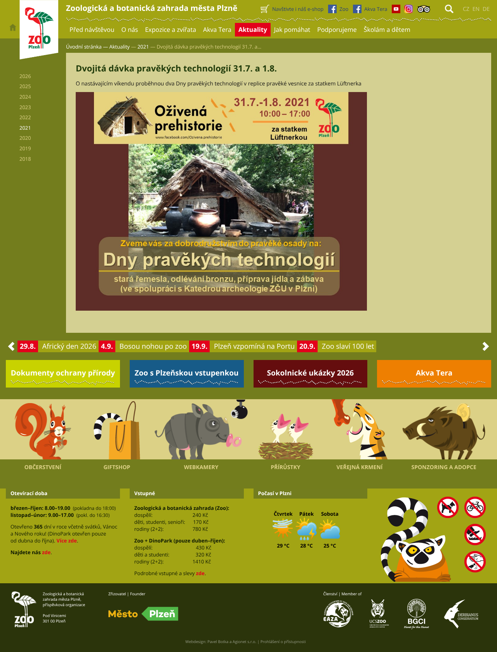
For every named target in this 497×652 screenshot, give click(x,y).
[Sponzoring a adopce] (443, 429)
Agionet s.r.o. (244, 641)
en (476, 9)
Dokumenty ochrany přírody (63, 373)
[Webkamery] (201, 429)
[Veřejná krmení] (360, 429)
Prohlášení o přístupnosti (283, 641)
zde (46, 552)
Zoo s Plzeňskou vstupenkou (187, 373)
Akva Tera (434, 373)
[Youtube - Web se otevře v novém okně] (396, 11)
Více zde (66, 540)
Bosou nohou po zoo (153, 346)
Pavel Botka (217, 641)
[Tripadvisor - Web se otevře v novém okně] (424, 11)
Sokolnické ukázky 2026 (310, 373)
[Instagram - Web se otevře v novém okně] (408, 11)
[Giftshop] (117, 429)
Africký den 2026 (69, 346)
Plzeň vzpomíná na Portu (254, 346)
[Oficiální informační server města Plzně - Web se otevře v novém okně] (143, 614)
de (486, 9)
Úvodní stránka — (87, 46)
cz (466, 9)
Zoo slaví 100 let (348, 346)
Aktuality (119, 46)
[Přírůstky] (285, 429)
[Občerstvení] (43, 429)
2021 (143, 46)
